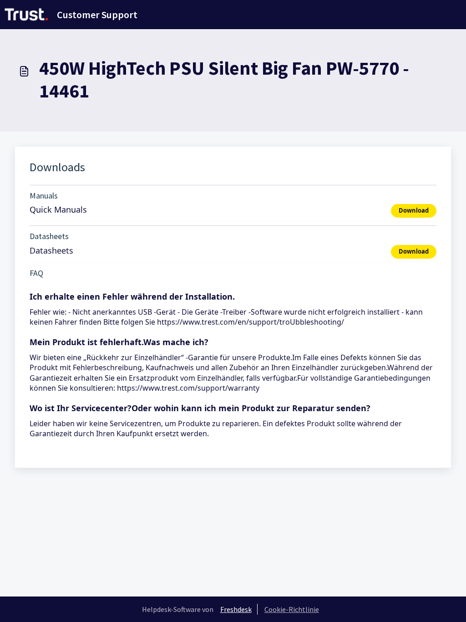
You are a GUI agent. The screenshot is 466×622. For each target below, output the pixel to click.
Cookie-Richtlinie (291, 609)
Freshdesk (236, 609)
